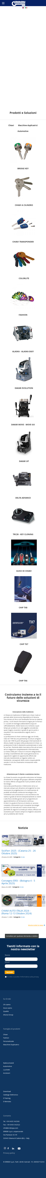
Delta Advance (23, 497)
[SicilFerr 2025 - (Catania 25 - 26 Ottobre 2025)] (23, 846)
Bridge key (23, 168)
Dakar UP (24, 461)
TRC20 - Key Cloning (23, 534)
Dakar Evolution (24, 388)
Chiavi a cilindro (24, 205)
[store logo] (21, 3)
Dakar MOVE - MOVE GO (23, 424)
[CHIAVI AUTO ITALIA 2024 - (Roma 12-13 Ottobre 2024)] (23, 906)
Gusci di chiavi (24, 571)
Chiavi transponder (23, 241)
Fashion (23, 315)
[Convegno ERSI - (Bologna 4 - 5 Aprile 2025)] (23, 876)
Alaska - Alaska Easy (23, 351)
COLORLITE (24, 278)
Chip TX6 (23, 680)
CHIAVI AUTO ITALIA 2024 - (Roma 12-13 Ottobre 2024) (16, 912)
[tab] (11, 125)
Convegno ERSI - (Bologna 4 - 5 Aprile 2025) (18, 882)
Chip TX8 (23, 607)
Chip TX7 (24, 644)
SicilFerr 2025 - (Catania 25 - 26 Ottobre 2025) (18, 852)
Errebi (23, 857)
